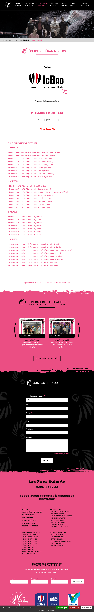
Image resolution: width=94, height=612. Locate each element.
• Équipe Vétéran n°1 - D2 (30, 547)
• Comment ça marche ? (57, 537)
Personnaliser (86, 608)
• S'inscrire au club (56, 524)
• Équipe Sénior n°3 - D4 (29, 543)
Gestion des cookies (30, 526)
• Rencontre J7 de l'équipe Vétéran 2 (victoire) (24, 217)
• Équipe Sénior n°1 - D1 (29, 539)
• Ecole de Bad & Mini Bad (58, 522)
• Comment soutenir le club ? (59, 526)
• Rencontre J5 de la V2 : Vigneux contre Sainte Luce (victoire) (30, 195)
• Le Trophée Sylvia (56, 539)
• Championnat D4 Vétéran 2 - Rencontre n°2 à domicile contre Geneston (34, 262)
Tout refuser (75, 608)
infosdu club (18, 5)
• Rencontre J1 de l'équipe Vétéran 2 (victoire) (24, 235)
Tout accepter (62, 608)
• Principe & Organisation (30, 535)
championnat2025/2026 (42, 5)
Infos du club (55, 509)
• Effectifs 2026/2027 (57, 514)
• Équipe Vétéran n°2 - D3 (30, 549)
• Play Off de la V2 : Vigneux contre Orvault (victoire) (26, 186)
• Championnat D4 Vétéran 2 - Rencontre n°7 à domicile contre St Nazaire (34, 247)
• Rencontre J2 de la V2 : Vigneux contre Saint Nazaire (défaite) (30, 174)
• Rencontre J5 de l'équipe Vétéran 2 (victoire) (24, 223)
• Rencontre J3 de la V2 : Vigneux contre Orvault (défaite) (28, 171)
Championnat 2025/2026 (31, 532)
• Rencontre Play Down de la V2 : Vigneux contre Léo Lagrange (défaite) (33, 152)
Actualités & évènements (32, 512)
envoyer (47, 460)
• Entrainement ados (57, 520)
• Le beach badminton (57, 545)
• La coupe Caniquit (28, 553)
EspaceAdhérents (84, 5)
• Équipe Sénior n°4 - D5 (29, 545)
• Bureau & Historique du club (60, 512)
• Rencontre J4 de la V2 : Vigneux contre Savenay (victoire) (29, 168)
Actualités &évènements (29, 5)
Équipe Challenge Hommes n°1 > (59, 283)
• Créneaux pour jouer (57, 518)
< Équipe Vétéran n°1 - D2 (32, 283)
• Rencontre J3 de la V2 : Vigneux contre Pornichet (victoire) (29, 201)
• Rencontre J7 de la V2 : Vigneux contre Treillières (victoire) (29, 158)
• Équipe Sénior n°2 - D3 (29, 541)
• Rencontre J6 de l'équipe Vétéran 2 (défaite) (24, 220)
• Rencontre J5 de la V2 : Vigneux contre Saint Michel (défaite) (30, 165)
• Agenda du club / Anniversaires (61, 516)
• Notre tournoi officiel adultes (60, 541)
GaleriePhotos (64, 5)
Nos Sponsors (27, 518)
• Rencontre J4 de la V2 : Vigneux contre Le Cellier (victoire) (29, 198)
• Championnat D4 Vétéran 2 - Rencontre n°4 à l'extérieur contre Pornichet (34, 256)
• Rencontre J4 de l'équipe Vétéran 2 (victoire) (24, 226)
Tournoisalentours (54, 5)
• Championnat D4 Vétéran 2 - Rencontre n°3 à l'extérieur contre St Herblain (35, 259)
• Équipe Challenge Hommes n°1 (32, 551)
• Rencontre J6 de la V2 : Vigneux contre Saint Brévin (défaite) (30, 161)
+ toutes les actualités (47, 358)
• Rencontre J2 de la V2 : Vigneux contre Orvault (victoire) (28, 204)
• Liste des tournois (56, 535)
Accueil (25, 509)
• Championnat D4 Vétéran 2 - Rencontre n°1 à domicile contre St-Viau (33, 265)
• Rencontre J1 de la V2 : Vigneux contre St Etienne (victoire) (29, 207)
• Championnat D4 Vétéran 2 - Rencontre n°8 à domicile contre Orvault (33, 244)
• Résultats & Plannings (30, 537)
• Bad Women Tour (56, 543)
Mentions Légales (29, 523)
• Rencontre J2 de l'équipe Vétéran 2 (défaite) (24, 232)
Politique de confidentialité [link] (47, 610)
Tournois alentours (58, 532)
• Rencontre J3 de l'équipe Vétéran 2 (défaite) (24, 229)
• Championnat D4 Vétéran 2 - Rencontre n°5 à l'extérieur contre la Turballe (34, 253)
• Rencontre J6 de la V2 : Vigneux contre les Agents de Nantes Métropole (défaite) (37, 192)
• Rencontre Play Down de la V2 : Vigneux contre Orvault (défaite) (31, 155)
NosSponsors (74, 5)
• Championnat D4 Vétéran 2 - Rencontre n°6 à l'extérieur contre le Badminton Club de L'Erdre (41, 250)
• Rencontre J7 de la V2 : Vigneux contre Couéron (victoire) (29, 189)
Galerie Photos (28, 515)
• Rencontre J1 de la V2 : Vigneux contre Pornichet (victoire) (29, 177)
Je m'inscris (77, 581)
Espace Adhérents (29, 520)
